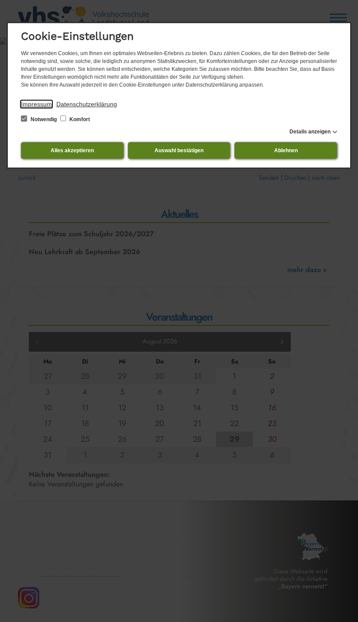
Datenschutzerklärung (86, 104)
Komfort (79, 119)
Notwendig (43, 119)
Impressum (36, 104)
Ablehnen (286, 150)
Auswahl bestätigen (179, 150)
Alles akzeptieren (72, 150)
